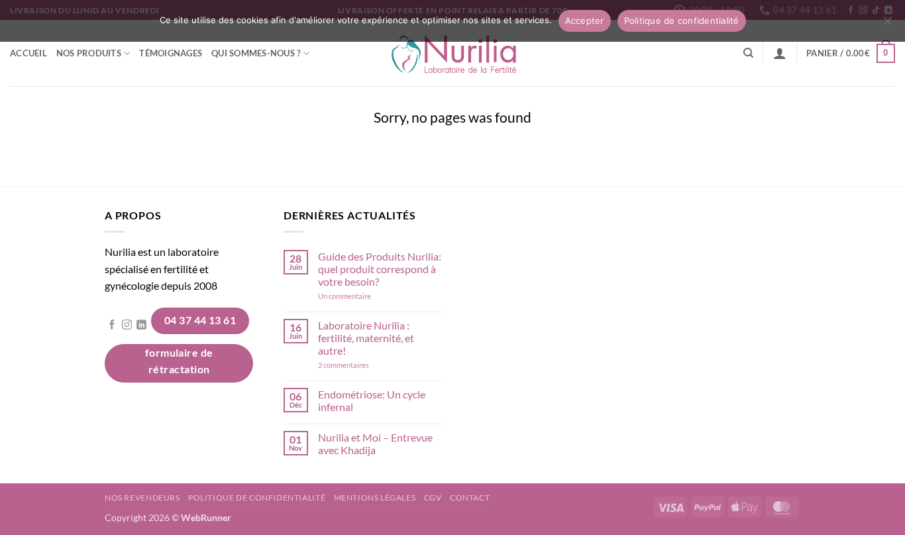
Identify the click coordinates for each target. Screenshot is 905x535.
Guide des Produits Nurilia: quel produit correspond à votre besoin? (379, 269)
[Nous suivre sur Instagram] (127, 325)
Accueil (28, 53)
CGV (433, 498)
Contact (470, 498)
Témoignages (170, 53)
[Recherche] (748, 53)
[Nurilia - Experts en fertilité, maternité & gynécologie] (453, 53)
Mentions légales (375, 498)
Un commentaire (362, 296)
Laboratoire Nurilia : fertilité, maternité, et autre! (366, 338)
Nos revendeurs (142, 498)
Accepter (584, 20)
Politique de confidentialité (256, 498)
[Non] (887, 24)
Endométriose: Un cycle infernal (371, 400)
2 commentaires (362, 365)
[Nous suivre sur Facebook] (112, 325)
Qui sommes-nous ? (255, 53)
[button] (779, 53)
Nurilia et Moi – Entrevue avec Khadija (375, 443)
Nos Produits (88, 53)
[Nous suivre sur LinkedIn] (141, 325)
